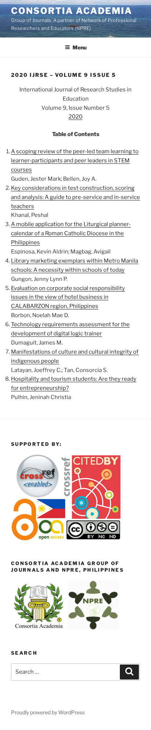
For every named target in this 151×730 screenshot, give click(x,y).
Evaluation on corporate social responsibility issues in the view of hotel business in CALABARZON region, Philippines (68, 297)
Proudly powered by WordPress (48, 712)
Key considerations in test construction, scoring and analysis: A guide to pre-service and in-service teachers (75, 197)
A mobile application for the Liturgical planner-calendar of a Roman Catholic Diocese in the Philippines (71, 233)
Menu (79, 47)
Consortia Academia (71, 10)
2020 (75, 116)
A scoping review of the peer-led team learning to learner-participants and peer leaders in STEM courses (75, 160)
